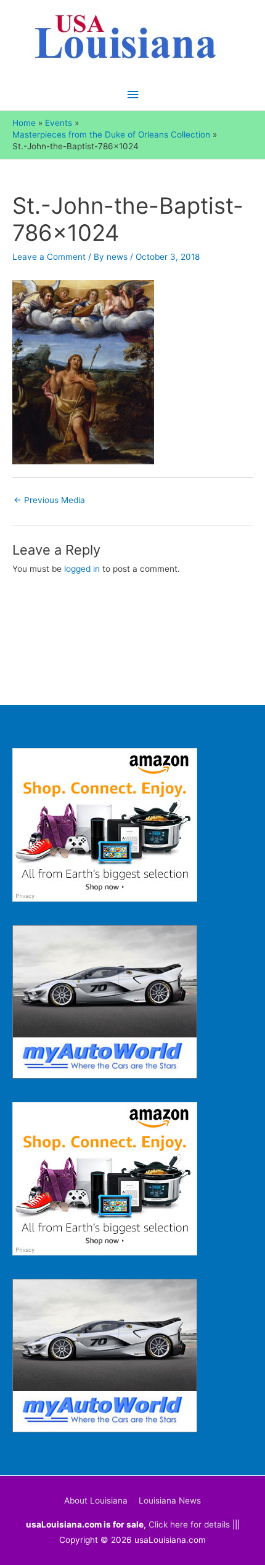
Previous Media (49, 500)
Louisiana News (170, 1500)
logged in (82, 569)
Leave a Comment (49, 257)
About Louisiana (96, 1500)
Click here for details (189, 1524)
